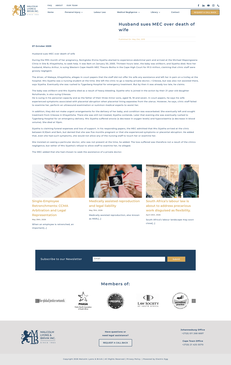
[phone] (218, 5)
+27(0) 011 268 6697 (193, 333)
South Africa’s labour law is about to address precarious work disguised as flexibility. (168, 205)
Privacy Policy (133, 359)
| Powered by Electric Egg (154, 359)
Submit (176, 259)
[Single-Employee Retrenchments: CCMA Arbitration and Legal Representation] (58, 181)
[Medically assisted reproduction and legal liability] (115, 181)
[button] (37, 301)
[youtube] (208, 5)
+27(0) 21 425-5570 (192, 344)
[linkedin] (203, 5)
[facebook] (198, 5)
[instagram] (213, 5)
